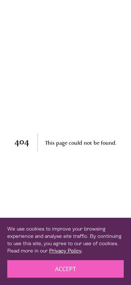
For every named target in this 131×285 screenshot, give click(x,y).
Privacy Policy (65, 251)
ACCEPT (65, 269)
